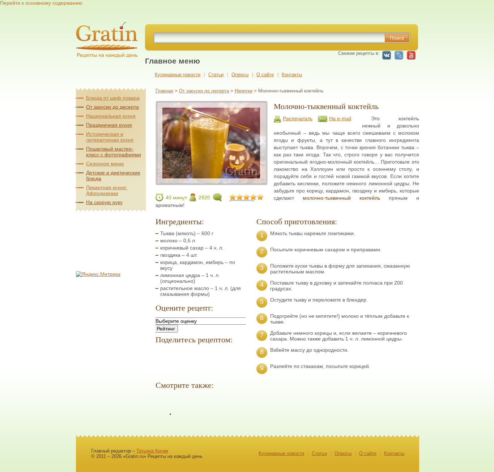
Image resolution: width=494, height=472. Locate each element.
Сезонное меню (105, 163)
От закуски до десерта (204, 91)
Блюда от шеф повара (113, 98)
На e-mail (340, 118)
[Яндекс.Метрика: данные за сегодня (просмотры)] (98, 274)
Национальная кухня (111, 116)
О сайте (265, 74)
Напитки (243, 91)
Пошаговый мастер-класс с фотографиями (113, 151)
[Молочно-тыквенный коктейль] (211, 182)
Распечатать (297, 118)
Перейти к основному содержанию (41, 3)
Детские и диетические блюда (113, 175)
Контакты (292, 74)
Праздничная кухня (109, 125)
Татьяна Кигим (152, 451)
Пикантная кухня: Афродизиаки (106, 190)
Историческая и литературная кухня (109, 137)
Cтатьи (215, 74)
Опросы (239, 74)
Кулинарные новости (177, 74)
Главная (164, 91)
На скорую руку (104, 202)
